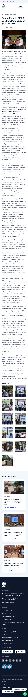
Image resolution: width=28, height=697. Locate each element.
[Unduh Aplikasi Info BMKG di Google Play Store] (7, 651)
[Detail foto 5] (7, 418)
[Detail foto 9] (7, 446)
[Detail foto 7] (7, 432)
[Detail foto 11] (7, 460)
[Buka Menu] (25, 6)
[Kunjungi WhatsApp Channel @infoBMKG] (20, 660)
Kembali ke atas (9, 691)
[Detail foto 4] (20, 405)
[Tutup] (25, 689)
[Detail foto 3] (7, 405)
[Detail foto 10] (20, 446)
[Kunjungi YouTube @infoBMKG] (3, 660)
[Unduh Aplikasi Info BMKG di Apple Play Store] (20, 651)
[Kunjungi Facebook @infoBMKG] (6, 660)
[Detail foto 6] (20, 418)
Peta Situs (4, 685)
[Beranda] (3, 6)
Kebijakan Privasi (6, 687)
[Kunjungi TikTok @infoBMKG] (17, 660)
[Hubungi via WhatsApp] (25, 694)
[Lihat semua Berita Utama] (25, 476)
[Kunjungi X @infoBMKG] (10, 660)
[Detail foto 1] (7, 391)
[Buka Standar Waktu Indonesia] (25, 1)
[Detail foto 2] (20, 391)
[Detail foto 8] (20, 432)
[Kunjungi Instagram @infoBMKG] (13, 660)
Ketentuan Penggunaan (13, 685)
